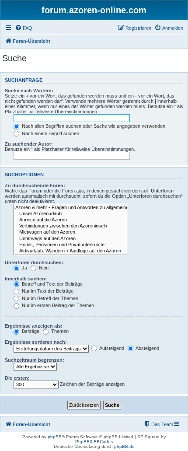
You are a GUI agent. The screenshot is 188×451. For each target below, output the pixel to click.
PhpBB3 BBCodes (94, 441)
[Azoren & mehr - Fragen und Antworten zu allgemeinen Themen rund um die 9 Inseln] (70, 208)
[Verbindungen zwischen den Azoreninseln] (70, 226)
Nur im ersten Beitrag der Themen (57, 305)
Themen (59, 331)
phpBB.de (124, 446)
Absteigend (147, 348)
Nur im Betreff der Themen (49, 298)
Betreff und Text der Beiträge (52, 284)
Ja (24, 267)
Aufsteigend (111, 348)
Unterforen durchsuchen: (34, 262)
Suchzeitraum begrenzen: (34, 360)
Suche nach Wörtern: (29, 90)
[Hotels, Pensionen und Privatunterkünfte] (70, 245)
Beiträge (30, 331)
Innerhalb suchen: (26, 278)
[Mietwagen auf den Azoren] (70, 232)
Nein (43, 267)
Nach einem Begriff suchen (50, 133)
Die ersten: (17, 378)
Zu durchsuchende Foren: (35, 185)
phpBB (55, 436)
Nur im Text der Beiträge (47, 291)
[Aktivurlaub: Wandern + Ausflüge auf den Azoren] (70, 251)
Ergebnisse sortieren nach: (36, 342)
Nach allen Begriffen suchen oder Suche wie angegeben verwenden (93, 126)
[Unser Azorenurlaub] (70, 214)
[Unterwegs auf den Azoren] (70, 239)
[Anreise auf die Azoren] (70, 220)
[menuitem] (23, 28)
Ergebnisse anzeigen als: (34, 326)
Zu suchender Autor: (29, 144)
